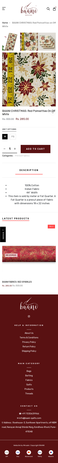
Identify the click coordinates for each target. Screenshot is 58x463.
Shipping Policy (29, 351)
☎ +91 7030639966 (29, 413)
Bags (29, 371)
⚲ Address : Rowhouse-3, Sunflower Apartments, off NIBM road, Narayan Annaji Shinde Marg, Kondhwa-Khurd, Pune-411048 (29, 427)
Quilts (29, 384)
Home (5, 23)
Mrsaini (26, 445)
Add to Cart (35, 149)
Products (29, 389)
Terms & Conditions (29, 337)
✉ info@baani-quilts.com (29, 418)
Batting (29, 375)
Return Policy (29, 346)
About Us (29, 333)
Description (29, 170)
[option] (11, 43)
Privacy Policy (29, 342)
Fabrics (29, 380)
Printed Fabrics (22, 155)
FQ (12, 136)
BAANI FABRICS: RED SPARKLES (17, 282)
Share (3, 236)
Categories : (8, 155)
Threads (29, 393)
